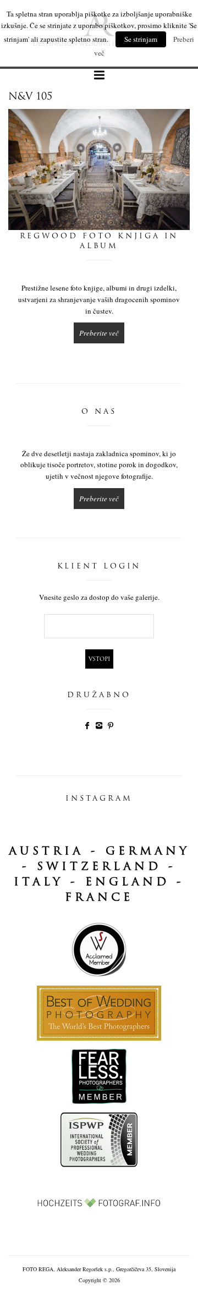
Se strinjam (140, 39)
